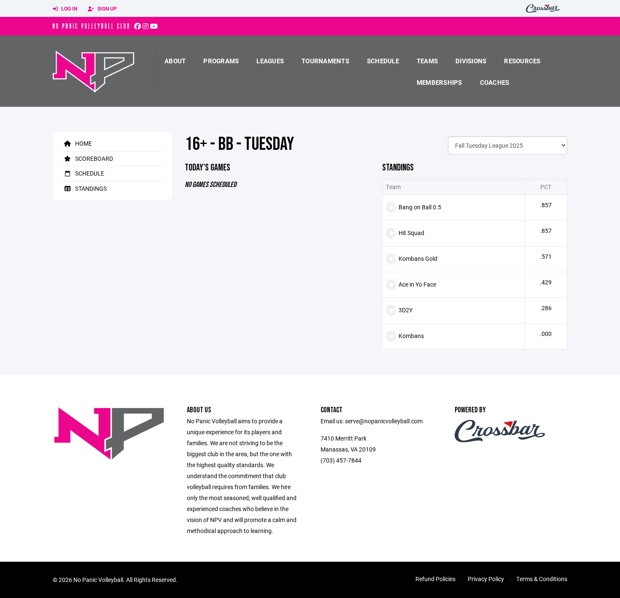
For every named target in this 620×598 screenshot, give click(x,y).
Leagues (270, 61)
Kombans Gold (418, 258)
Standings (90, 188)
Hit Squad (411, 233)
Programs (221, 61)
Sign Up (106, 8)
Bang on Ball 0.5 (420, 207)
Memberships (439, 82)
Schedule (383, 61)
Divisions (471, 61)
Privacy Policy (486, 579)
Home (83, 143)
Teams (427, 61)
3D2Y (405, 310)
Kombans (411, 336)
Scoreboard (93, 158)
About (175, 61)
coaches (494, 82)
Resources (522, 61)
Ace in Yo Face (417, 284)
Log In (68, 8)
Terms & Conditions (541, 579)
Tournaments (325, 61)
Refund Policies (435, 579)
